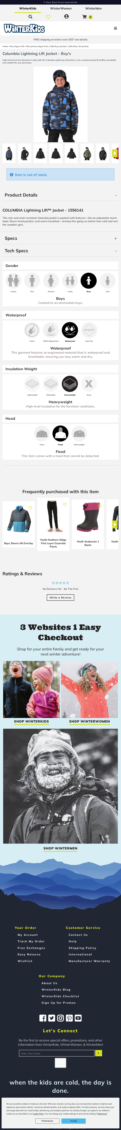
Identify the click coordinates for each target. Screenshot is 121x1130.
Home (5, 46)
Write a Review (60, 597)
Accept (73, 1121)
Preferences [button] (102, 1114)
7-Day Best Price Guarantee (61, 2)
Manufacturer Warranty (89, 961)
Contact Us (78, 934)
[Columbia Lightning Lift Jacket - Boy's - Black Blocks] (9, 152)
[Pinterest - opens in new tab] (69, 1018)
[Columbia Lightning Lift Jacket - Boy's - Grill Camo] (102, 152)
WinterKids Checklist (60, 996)
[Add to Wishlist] (30, 506)
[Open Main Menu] (101, 28)
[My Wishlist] (48, 17)
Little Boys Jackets (57, 46)
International (80, 954)
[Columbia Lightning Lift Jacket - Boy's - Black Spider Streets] (24, 152)
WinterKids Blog (56, 989)
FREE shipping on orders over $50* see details (61, 39)
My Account (28, 934)
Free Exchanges (31, 948)
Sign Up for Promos (59, 1002)
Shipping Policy (83, 948)
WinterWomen (61, 8)
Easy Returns (29, 954)
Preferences (47, 1121)
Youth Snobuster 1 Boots (88, 543)
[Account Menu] (66, 17)
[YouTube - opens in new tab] (78, 1018)
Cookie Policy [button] (38, 1114)
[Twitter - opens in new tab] (51, 1018)
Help (73, 941)
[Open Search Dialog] (30, 17)
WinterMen (93, 8)
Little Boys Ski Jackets (78, 46)
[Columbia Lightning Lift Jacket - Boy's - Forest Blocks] (87, 152)
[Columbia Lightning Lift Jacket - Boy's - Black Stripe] (71, 152)
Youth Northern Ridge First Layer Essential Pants (53, 543)
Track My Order (31, 941)
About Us (50, 983)
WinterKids (27, 8)
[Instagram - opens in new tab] (60, 1018)
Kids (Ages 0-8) (17, 46)
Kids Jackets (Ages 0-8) (37, 46)
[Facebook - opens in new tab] (43, 1018)
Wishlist (25, 961)
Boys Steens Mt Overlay (18, 543)
